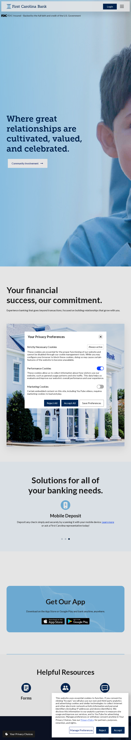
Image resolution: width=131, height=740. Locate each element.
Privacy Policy (87, 720)
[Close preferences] (100, 336)
